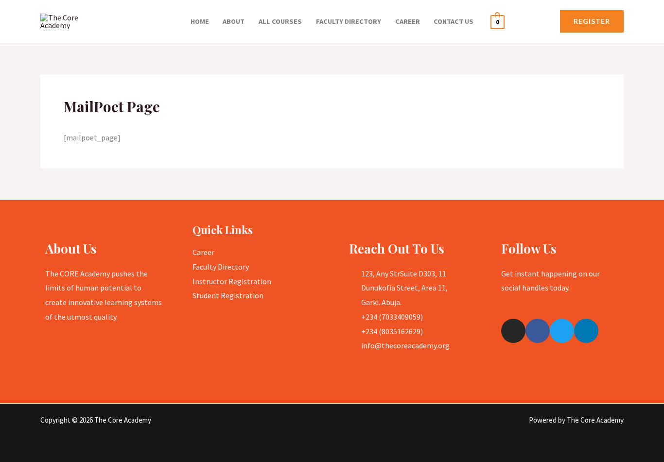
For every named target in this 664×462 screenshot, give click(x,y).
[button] (592, 21)
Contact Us (453, 21)
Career (407, 21)
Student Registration (227, 295)
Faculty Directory (348, 21)
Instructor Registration (231, 281)
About (234, 21)
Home (200, 21)
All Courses (280, 21)
